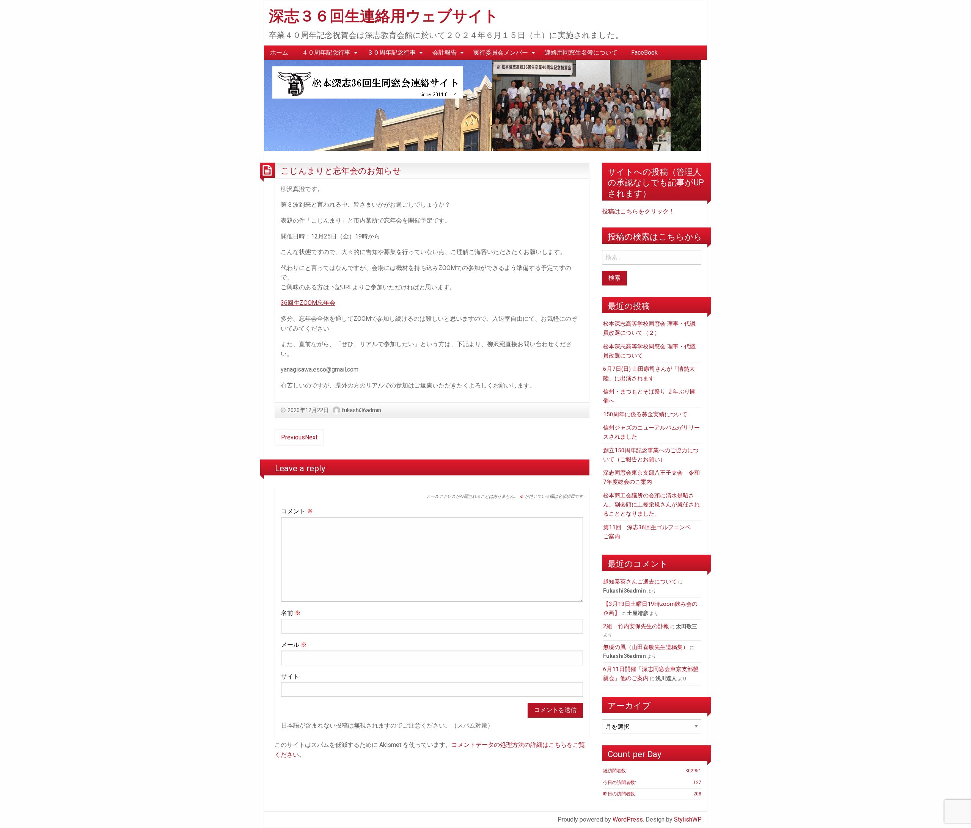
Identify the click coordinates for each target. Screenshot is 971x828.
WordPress (628, 819)
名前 (291, 612)
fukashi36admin (361, 410)
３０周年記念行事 (391, 52)
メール (294, 644)
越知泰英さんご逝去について (640, 581)
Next (311, 437)
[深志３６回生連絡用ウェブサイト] (482, 104)
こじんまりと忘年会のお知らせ (341, 171)
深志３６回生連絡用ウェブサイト (384, 16)
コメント (297, 511)
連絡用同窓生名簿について (581, 52)
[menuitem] (279, 52)
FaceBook (644, 52)
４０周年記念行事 (326, 52)
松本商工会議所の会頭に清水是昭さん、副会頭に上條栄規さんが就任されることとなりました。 (651, 505)
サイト (290, 676)
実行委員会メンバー (500, 52)
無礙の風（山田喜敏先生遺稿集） (645, 647)
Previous (293, 437)
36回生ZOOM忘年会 (308, 302)
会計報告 (444, 52)
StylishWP (688, 819)
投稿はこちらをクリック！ (638, 211)
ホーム (279, 52)
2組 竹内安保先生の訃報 (636, 626)
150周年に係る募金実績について (645, 414)
